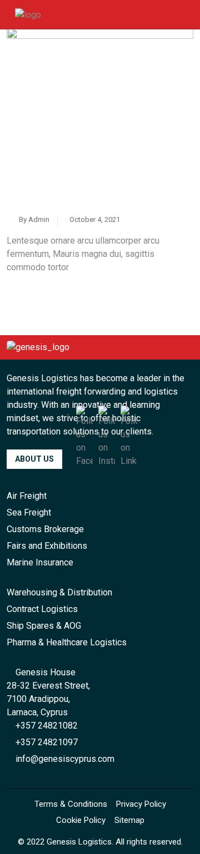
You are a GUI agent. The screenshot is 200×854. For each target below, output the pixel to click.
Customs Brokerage (45, 529)
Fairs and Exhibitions (47, 545)
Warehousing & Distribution (59, 592)
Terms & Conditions (70, 804)
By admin (33, 219)
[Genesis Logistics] (28, 14)
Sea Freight (29, 512)
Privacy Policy (141, 804)
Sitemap (129, 820)
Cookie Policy (81, 820)
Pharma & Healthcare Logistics (67, 642)
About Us (34, 458)
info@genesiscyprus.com (63, 759)
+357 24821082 (45, 725)
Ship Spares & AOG (44, 625)
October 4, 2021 (94, 219)
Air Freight (27, 496)
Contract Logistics (42, 609)
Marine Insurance (40, 562)
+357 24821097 (45, 742)
